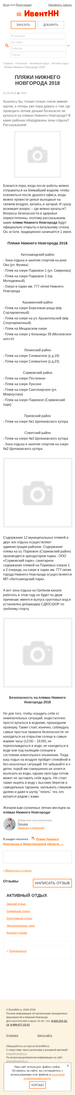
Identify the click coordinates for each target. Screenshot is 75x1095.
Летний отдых (60, 63)
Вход (6, 4)
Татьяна (23, 824)
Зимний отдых (16, 903)
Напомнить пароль (60, 4)
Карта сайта (45, 1035)
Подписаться (18, 951)
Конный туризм (16, 932)
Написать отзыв (52, 883)
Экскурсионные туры (20, 925)
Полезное (21, 63)
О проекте (12, 1035)
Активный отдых (39, 63)
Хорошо (37, 1085)
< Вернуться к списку (17, 870)
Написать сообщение (31, 827)
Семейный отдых (18, 911)
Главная (8, 63)
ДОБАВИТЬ (50, 24)
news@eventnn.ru (16, 1053)
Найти (6, 45)
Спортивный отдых (19, 918)
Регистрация (23, 4)
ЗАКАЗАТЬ (23, 24)
